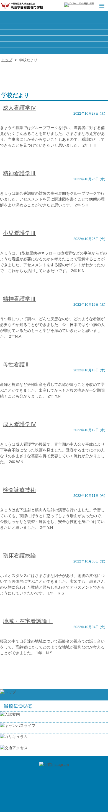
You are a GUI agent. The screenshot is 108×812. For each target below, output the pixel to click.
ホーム (54, 14)
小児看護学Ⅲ (19, 233)
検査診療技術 (19, 490)
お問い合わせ (54, 45)
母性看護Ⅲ (16, 364)
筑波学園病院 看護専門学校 (22, 5)
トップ (6, 60)
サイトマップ (54, 32)
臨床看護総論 (19, 555)
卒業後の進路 (54, 20)
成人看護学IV (19, 108)
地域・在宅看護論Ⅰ (28, 621)
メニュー (101, 5)
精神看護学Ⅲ (19, 173)
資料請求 (54, 38)
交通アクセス (54, 51)
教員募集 (54, 26)
